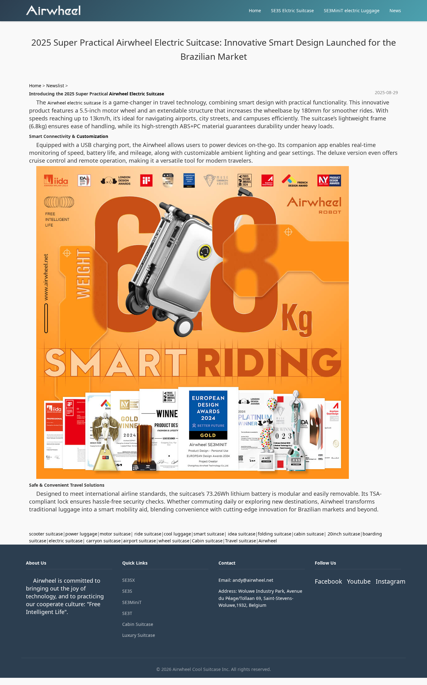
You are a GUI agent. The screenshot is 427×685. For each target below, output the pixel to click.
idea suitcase (241, 534)
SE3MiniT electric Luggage (351, 10)
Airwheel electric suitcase (74, 103)
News (395, 10)
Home (255, 10)
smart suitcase (208, 534)
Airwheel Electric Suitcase (136, 94)
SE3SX (128, 580)
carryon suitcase (103, 541)
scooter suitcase (46, 534)
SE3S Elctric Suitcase (292, 10)
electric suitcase (66, 541)
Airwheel (268, 541)
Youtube (359, 581)
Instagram (390, 581)
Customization (92, 136)
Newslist (55, 86)
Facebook (328, 581)
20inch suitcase (344, 534)
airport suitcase (139, 541)
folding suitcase (274, 534)
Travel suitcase (240, 541)
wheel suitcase (173, 541)
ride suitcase (147, 534)
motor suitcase (115, 534)
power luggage (81, 534)
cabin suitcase (309, 534)
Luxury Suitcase (138, 635)
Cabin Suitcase (137, 624)
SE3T (127, 613)
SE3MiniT (132, 602)
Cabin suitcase (207, 541)
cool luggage (177, 534)
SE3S (127, 591)
